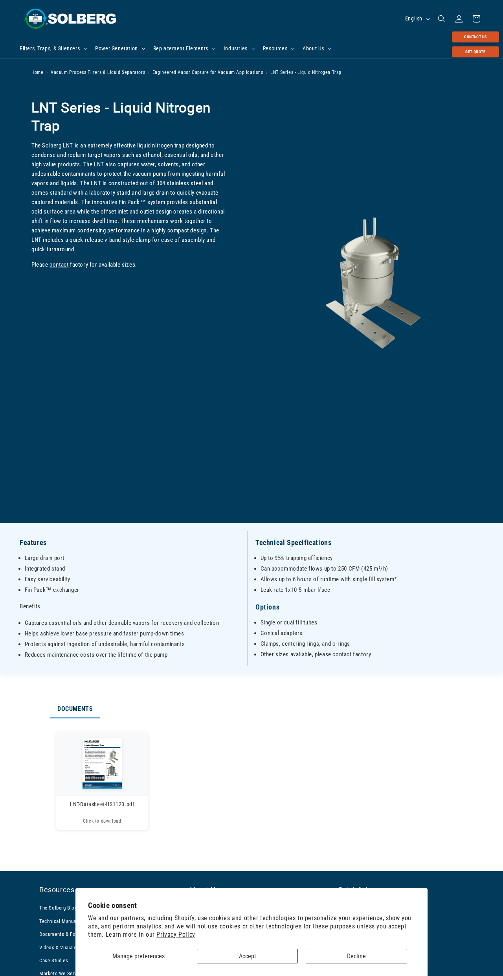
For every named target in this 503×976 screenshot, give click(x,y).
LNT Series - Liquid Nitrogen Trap (305, 72)
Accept (247, 956)
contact (59, 264)
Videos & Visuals (58, 947)
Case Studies (53, 960)
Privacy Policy (175, 934)
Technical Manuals (59, 921)
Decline (356, 956)
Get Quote (475, 52)
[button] (52, 48)
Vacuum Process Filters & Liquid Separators (98, 72)
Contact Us (475, 37)
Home (37, 72)
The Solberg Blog (58, 908)
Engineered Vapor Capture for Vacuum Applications (207, 72)
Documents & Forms (61, 934)
